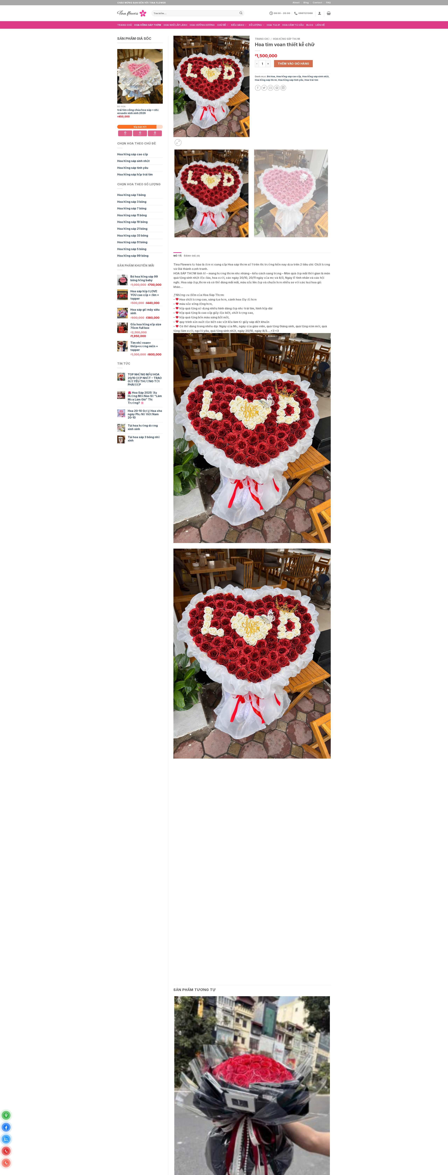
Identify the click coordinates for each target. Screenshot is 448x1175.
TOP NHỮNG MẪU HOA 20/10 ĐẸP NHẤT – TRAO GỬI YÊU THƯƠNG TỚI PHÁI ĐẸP (145, 379)
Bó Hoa (271, 76)
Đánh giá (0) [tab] (192, 255)
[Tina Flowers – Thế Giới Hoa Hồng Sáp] (131, 13)
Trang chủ (124, 25)
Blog (306, 2)
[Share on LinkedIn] (283, 88)
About (296, 2)
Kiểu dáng (237, 25)
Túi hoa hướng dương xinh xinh (143, 427)
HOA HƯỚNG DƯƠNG (202, 25)
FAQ (328, 2)
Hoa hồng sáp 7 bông (131, 208)
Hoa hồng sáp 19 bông (132, 222)
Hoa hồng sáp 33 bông (132, 235)
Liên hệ (320, 25)
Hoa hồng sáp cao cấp (132, 154)
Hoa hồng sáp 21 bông (132, 228)
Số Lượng (255, 25)
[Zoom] (178, 142)
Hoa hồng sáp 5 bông (131, 249)
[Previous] (175, 240)
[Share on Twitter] (264, 88)
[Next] (186, 140)
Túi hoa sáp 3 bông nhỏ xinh (144, 439)
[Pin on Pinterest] (277, 88)
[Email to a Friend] (270, 88)
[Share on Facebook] (258, 88)
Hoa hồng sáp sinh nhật (133, 161)
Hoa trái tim (311, 80)
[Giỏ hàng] (329, 13)
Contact (317, 2)
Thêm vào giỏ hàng (293, 63)
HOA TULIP (273, 25)
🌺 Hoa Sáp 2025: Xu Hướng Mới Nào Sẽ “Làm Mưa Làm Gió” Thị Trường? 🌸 (145, 398)
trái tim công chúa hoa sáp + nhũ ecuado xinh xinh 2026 (138, 111)
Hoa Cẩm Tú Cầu (293, 25)
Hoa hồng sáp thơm (147, 25)
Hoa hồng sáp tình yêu (132, 168)
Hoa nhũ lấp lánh (175, 25)
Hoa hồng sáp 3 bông (131, 201)
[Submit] (241, 13)
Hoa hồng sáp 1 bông (131, 195)
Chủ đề (221, 25)
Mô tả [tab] (177, 255)
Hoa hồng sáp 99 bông (132, 255)
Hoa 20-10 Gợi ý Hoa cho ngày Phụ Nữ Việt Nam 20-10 (145, 414)
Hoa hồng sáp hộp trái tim (135, 174)
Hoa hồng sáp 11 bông (132, 215)
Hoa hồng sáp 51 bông (132, 242)
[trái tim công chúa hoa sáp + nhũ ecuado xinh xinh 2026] (140, 76)
